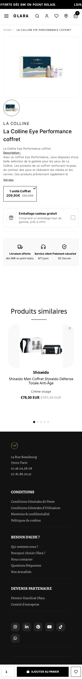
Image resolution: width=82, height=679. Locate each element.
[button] (11, 108)
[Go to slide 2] (37, 422)
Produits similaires (39, 311)
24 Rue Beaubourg (24, 457)
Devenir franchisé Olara (28, 598)
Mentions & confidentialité (30, 514)
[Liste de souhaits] (56, 16)
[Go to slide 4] (44, 422)
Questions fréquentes (26, 565)
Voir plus (8, 179)
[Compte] (46, 16)
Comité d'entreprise (25, 604)
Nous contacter (22, 559)
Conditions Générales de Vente (33, 501)
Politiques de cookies (26, 520)
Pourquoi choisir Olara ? (28, 553)
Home (7, 30)
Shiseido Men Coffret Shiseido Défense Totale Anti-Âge (41, 381)
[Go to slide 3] (41, 422)
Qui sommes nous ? (24, 546)
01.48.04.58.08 (21, 468)
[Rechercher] (37, 16)
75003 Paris (19, 462)
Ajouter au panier (41, 401)
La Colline (16, 123)
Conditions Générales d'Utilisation (35, 508)
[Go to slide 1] (34, 422)
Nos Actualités (21, 571)
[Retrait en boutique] (66, 16)
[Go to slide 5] (48, 422)
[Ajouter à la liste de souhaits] (76, 672)
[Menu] (6, 16)
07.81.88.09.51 (21, 474)
